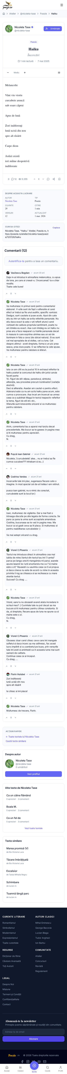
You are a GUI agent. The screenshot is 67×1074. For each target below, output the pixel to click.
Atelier (12, 13)
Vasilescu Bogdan (20, 272)
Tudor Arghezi (42, 937)
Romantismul (8, 922)
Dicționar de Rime (11, 956)
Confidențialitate (10, 999)
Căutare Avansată (11, 961)
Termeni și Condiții (11, 994)
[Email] (44, 1061)
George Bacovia (43, 927)
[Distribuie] (54, 179)
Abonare (33, 1038)
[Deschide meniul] (62, 5)
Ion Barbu (40, 942)
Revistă (39, 966)
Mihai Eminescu (43, 922)
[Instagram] (27, 1061)
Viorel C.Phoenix (19, 550)
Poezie (43, 13)
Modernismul (9, 932)
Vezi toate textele (34, 828)
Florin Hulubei (18, 674)
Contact (6, 1004)
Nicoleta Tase (11, 200)
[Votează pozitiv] (34, 179)
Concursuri (40, 961)
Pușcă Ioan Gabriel (20, 454)
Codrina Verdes (19, 476)
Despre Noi (8, 984)
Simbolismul (8, 927)
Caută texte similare (16, 741)
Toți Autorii (7, 966)
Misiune (6, 989)
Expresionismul (10, 937)
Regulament (41, 971)
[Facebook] (22, 1061)
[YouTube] (39, 1061)
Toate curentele (10, 942)
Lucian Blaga (41, 932)
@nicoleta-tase (28, 13)
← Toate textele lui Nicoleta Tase (22, 736)
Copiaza (56, 227)
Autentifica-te (16, 261)
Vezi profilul (33, 774)
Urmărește (55, 28)
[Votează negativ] (43, 179)
